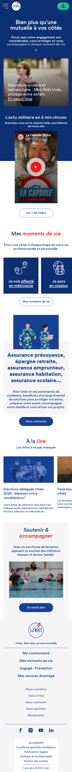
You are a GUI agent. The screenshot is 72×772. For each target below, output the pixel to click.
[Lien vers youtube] (41, 730)
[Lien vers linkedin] (51, 730)
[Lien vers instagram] (31, 730)
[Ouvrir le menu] (5, 6)
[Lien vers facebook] (20, 730)
